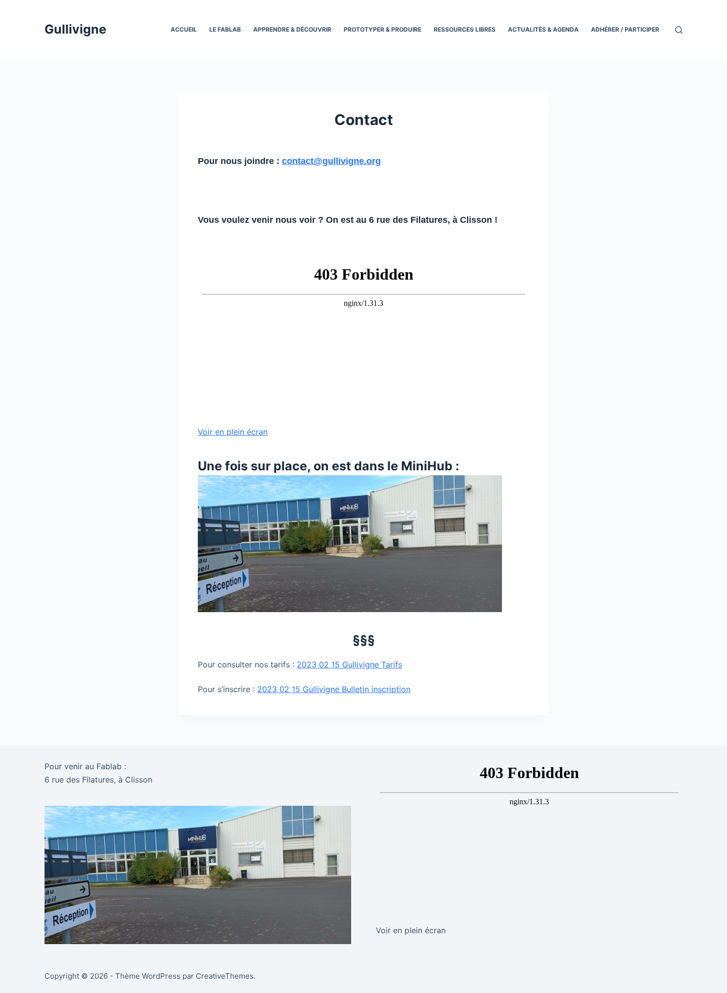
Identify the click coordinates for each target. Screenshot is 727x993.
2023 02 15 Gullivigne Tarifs (349, 664)
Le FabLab (225, 29)
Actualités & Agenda (543, 29)
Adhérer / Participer (625, 29)
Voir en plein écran (233, 432)
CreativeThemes (225, 976)
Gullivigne (75, 29)
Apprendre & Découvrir (292, 29)
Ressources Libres (465, 29)
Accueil (184, 29)
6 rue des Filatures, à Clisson (98, 780)
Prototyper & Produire (382, 29)
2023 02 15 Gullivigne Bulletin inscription (333, 689)
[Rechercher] (678, 30)
